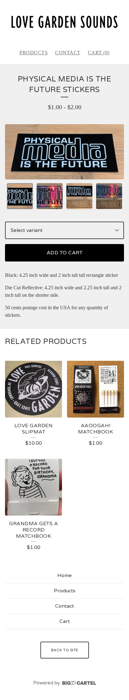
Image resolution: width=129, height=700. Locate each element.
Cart (64, 621)
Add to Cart (65, 253)
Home (64, 575)
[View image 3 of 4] (79, 196)
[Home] (64, 21)
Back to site (64, 650)
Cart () (99, 52)
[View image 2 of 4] (50, 196)
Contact (67, 52)
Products (33, 52)
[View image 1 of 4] (20, 196)
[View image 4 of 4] (109, 196)
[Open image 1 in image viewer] (64, 151)
